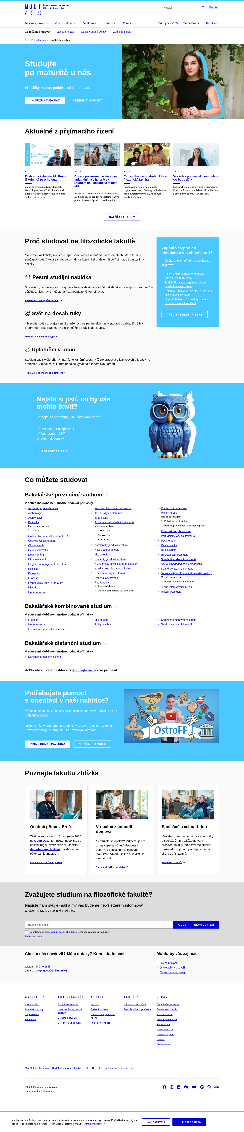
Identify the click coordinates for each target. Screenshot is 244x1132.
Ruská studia (168, 550)
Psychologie (168, 540)
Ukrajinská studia (171, 591)
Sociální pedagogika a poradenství (181, 564)
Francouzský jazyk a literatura (45, 583)
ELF (86, 1068)
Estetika (33, 568)
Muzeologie (101, 554)
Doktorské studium (67, 1017)
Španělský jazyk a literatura (177, 568)
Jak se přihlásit (65, 31)
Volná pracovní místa (135, 1004)
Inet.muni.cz (111, 1068)
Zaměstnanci (191, 23)
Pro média (30, 1019)
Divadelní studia (37, 559)
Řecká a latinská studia (174, 554)
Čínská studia (36, 545)
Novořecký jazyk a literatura (111, 573)
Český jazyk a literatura (42, 540)
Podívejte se (82, 670)
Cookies (47, 1091)
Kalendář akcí (32, 1004)
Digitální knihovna (61, 1068)
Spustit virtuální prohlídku (111, 867)
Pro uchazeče (71, 997)
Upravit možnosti (93, 1123)
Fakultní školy (164, 1024)
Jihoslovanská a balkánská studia (114, 522)
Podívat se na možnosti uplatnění (44, 372)
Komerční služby (165, 1029)
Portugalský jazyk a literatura (178, 536)
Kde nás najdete (165, 1034)
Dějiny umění (36, 554)
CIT (94, 1068)
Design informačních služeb (44, 656)
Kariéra (131, 997)
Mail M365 (30, 1068)
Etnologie (34, 573)
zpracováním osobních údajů (60, 932)
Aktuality (34, 997)
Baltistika (33, 522)
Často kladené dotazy (94, 31)
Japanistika (101, 517)
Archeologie (35, 513)
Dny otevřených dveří (172, 967)
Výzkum (97, 997)
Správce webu (32, 1091)
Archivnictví (35, 517)
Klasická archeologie (107, 549)
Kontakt (160, 1039)
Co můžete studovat (37, 31)
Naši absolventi (164, 1014)
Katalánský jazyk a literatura (111, 545)
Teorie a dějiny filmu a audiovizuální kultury (186, 573)
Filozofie (33, 578)
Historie (32, 587)
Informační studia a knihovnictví (113, 508)
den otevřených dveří (45, 849)
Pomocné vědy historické (176, 531)
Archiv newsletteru (34, 936)
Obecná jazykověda (106, 578)
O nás (162, 997)
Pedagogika (102, 582)
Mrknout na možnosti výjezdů (41, 336)
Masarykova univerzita (45, 1087)
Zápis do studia (122, 31)
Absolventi (212, 23)
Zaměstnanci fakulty (167, 1009)
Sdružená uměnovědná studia (178, 559)
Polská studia (169, 513)
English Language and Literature (47, 564)
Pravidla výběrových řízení (137, 1009)
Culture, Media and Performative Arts (49, 536)
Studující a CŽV (167, 23)
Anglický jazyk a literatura (43, 508)
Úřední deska (164, 1044)
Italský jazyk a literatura (108, 513)
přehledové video (36, 715)
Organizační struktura (168, 1004)
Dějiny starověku (38, 550)
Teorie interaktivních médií (176, 587)
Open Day (41, 840)
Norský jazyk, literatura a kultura (113, 568)
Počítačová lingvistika (174, 508)
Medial (77, 1068)
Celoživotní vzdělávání (69, 1022)
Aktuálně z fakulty (34, 1009)
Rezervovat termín (172, 862)
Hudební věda (36, 592)
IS (100, 1068)
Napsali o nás (32, 1014)
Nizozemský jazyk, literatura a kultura (116, 563)
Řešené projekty (99, 1009)
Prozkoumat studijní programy (42, 300)
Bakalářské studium (68, 1004)
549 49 (43, 966)
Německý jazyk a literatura (110, 559)
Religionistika (169, 545)
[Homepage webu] (47, 9)
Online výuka (127, 1068)
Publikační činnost (100, 1022)
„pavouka (31, 730)
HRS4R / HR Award (167, 1019)
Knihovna (44, 1068)
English (214, 7)
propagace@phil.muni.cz (51, 970)
